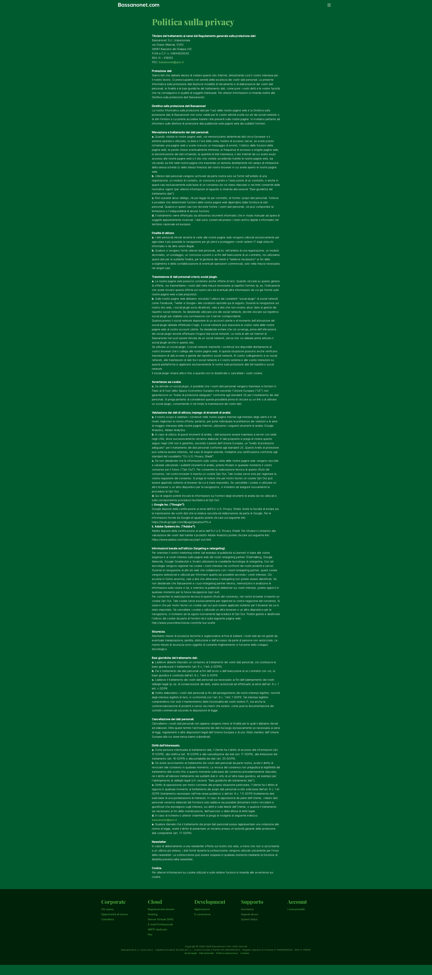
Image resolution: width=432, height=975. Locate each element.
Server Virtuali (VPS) (160, 919)
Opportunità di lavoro (114, 914)
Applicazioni (202, 909)
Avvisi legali (190, 953)
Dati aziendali (206, 953)
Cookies (244, 953)
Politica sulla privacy (227, 953)
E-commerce (202, 914)
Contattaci (107, 919)
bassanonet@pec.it (171, 62)
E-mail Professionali (160, 924)
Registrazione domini (161, 909)
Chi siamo (107, 909)
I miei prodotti (296, 909)
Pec (150, 934)
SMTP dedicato (157, 929)
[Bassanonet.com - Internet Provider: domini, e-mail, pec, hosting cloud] (138, 5)
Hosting (152, 914)
